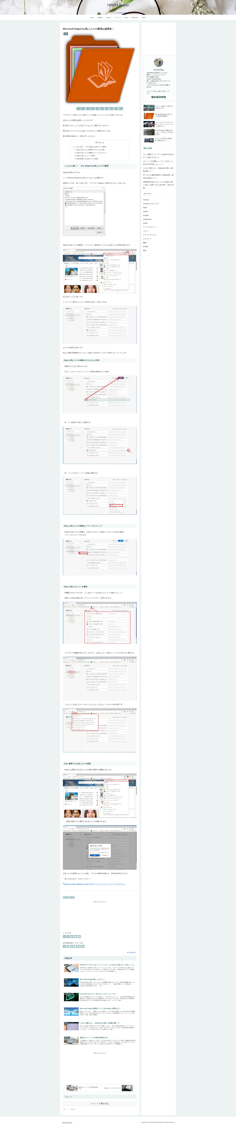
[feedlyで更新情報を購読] (79, 946)
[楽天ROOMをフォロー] (75, 946)
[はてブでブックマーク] (99, 108)
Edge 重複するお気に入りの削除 (87, 159)
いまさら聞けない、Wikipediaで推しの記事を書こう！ (158, 169)
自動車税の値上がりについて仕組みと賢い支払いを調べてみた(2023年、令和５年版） (158, 185)
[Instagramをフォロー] (68, 946)
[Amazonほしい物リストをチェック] (71, 946)
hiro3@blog (158, 70)
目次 (97, 142)
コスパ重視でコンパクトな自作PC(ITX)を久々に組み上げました (158, 155)
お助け (72, 897)
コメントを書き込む (99, 1103)
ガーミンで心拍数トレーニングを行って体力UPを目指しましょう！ (158, 162)
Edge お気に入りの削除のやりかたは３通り (90, 150)
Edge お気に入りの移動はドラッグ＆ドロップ (91, 153)
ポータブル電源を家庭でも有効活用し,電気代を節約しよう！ (158, 176)
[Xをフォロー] (64, 946)
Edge (66, 897)
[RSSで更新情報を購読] (82, 946)
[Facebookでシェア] (90, 108)
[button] (118, 108)
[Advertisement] (100, 916)
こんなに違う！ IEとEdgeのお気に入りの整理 (90, 147)
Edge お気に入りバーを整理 (85, 155)
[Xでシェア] (80, 108)
